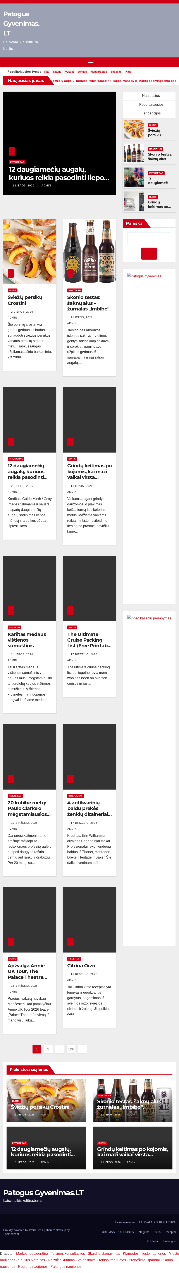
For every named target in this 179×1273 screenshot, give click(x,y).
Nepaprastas (99, 71)
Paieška (134, 223)
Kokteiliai (155, 149)
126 (71, 1049)
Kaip (128, 71)
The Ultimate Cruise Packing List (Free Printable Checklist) (89, 642)
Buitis (13, 162)
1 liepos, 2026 (23, 185)
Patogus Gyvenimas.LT (21, 23)
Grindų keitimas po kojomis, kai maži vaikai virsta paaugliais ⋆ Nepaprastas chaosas (55, 182)
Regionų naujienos (33, 1266)
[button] (173, 62)
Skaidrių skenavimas (104, 1253)
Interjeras (156, 173)
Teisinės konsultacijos (68, 1253)
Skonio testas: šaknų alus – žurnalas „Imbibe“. (160, 161)
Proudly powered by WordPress (23, 1230)
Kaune (57, 71)
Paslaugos (169, 1241)
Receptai (14, 627)
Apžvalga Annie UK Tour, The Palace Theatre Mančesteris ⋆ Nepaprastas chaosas (26, 980)
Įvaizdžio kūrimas (61, 1260)
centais (82, 71)
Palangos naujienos (65, 1266)
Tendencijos (151, 113)
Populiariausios (151, 104)
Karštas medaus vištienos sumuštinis (27, 640)
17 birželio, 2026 (84, 654)
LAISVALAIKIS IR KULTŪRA (157, 1222)
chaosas (116, 71)
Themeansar (11, 1234)
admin (46, 185)
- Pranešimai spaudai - (145, 1260)
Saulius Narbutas (31, 1260)
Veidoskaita (86, 1260)
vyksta (69, 71)
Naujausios (151, 95)
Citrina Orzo (81, 966)
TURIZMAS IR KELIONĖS (117, 1232)
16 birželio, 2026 (25, 985)
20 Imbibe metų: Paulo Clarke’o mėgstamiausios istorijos (27, 811)
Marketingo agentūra (32, 1253)
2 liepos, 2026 (22, 311)
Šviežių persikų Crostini (154, 135)
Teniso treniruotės (112, 1260)
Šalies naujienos (124, 1222)
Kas (46, 71)
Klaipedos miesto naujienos (144, 1253)
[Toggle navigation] (90, 62)
